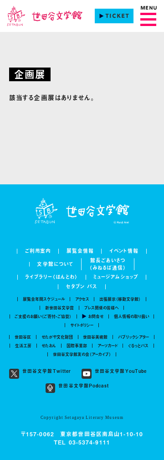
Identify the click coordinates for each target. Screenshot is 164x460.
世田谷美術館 (95, 337)
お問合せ (95, 316)
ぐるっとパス (138, 346)
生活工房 (23, 346)
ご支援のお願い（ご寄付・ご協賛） (43, 316)
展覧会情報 (80, 251)
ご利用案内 (38, 251)
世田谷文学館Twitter (47, 371)
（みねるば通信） (108, 268)
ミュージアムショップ (115, 277)
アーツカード (107, 346)
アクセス (82, 299)
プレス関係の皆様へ (101, 308)
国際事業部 (77, 346)
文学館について (55, 264)
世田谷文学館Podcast (83, 386)
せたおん (48, 346)
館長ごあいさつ (107, 260)
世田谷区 (23, 337)
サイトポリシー (81, 325)
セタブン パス (82, 286)
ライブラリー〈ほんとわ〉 (51, 277)
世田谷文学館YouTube (121, 371)
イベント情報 (124, 251)
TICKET (117, 16)
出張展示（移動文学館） (120, 299)
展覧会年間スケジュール (44, 299)
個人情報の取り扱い (131, 316)
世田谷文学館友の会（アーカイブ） (82, 354)
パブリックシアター (133, 337)
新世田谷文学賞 (59, 308)
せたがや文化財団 (57, 337)
